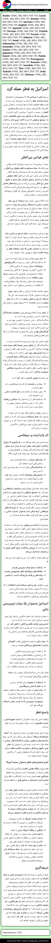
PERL (19, 941)
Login (46, 10)
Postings (20, 10)
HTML (14, 15)
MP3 (25, 15)
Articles (12, 10)
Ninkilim (45, 941)
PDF (31, 15)
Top (35, 10)
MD (20, 15)
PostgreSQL (33, 941)
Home (5, 10)
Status (13, 12)
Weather (29, 10)
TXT (36, 15)
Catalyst (24, 941)
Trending (6, 12)
